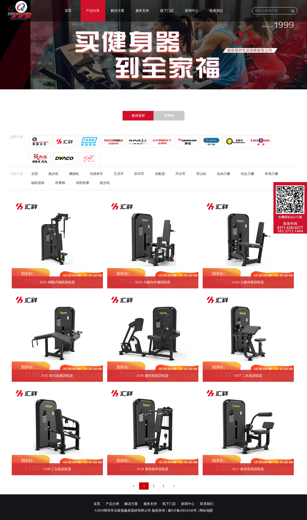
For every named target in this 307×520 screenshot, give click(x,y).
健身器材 (138, 115)
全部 (34, 174)
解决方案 (117, 10)
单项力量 (271, 174)
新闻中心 (191, 10)
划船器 (160, 174)
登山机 (201, 174)
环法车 (181, 174)
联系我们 (216, 10)
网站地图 (206, 510)
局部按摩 (82, 183)
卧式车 (139, 174)
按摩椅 (169, 115)
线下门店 (167, 10)
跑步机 (53, 174)
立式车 (119, 174)
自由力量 (223, 174)
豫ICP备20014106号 (182, 510)
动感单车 (96, 174)
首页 (68, 10)
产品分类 (93, 10)
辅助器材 (38, 183)
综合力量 (247, 174)
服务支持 (142, 10)
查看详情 (46, 255)
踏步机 (105, 183)
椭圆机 (74, 174)
